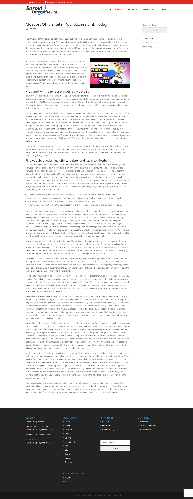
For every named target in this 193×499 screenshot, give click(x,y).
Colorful (68, 429)
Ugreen (68, 458)
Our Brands (107, 425)
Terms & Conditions (148, 425)
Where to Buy (148, 10)
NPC (67, 446)
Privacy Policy (145, 429)
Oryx (67, 450)
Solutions (133, 10)
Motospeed (70, 442)
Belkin (67, 421)
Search (154, 31)
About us (106, 10)
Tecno (67, 454)
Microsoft (69, 481)
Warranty (144, 421)
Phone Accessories (150, 42)
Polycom (68, 477)
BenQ (67, 425)
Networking (147, 46)
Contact (163, 10)
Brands (118, 10)
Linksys (68, 438)
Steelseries (69, 462)
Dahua (68, 433)
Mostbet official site (71, 180)
